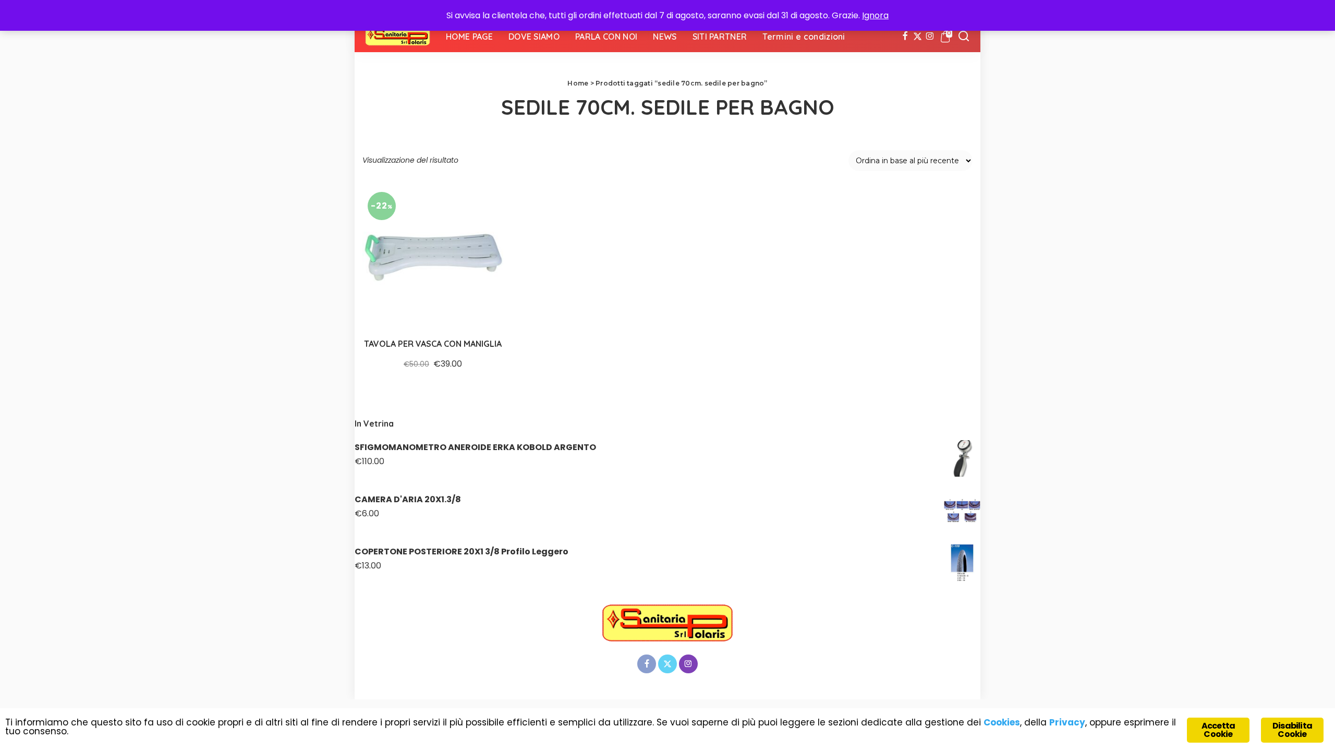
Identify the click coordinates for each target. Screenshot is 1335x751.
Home (577, 83)
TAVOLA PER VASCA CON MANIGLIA (433, 343)
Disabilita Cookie (1292, 730)
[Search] (963, 36)
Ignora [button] (875, 15)
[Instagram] (930, 36)
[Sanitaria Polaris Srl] (397, 36)
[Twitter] (917, 36)
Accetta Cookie (1218, 730)
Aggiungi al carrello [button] (483, 308)
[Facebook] (905, 36)
